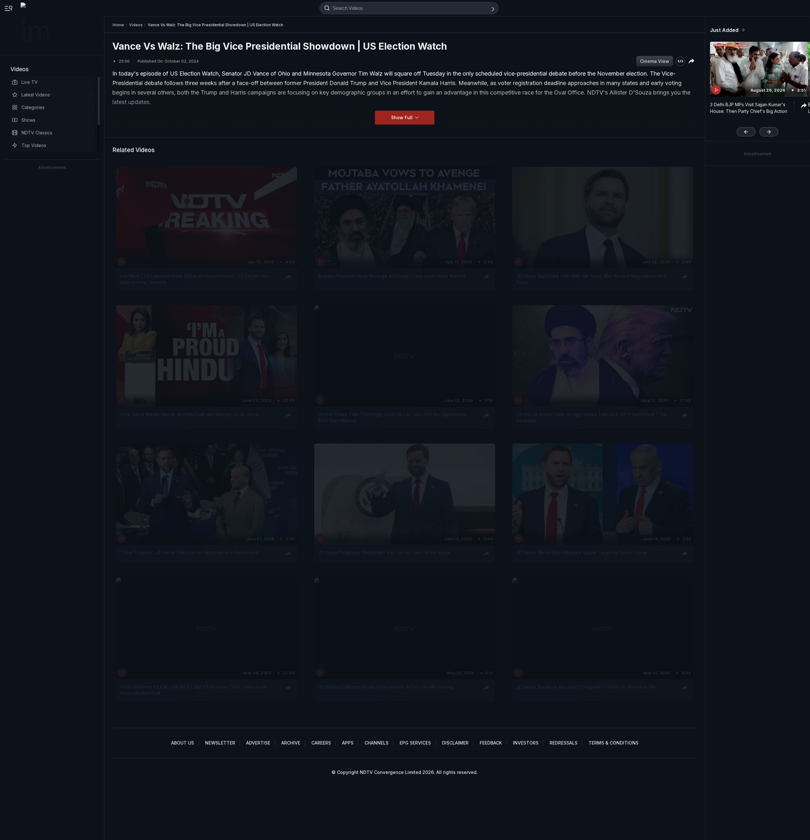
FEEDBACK (491, 742)
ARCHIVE (290, 742)
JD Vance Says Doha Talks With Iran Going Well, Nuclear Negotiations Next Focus (591, 279)
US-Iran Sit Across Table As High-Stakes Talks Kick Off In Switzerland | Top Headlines (591, 417)
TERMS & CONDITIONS (614, 742)
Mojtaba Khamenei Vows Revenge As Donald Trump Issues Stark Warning (392, 275)
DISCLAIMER (455, 742)
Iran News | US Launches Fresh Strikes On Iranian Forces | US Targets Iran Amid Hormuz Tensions (194, 279)
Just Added (724, 30)
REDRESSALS (563, 742)
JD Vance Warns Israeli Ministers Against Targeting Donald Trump (581, 552)
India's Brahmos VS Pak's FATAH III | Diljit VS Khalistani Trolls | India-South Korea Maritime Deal (193, 690)
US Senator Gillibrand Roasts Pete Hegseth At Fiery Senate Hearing (385, 686)
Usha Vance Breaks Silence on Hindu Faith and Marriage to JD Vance (189, 414)
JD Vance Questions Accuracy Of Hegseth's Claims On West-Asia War (586, 686)
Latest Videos (36, 94)
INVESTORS (526, 742)
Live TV (30, 82)
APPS (347, 742)
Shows (28, 120)
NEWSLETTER (220, 742)
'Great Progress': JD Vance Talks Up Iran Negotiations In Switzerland (189, 552)
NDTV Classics (37, 132)
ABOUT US (182, 742)
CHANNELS (376, 742)
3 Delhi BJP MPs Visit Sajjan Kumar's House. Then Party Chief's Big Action (748, 108)
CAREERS (321, 742)
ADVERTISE (258, 742)
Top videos (34, 145)
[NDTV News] (35, 27)
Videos (19, 69)
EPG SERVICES (415, 742)
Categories (33, 107)
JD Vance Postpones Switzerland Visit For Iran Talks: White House (384, 552)
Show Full (402, 117)
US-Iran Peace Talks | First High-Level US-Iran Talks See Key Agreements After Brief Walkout (392, 417)
